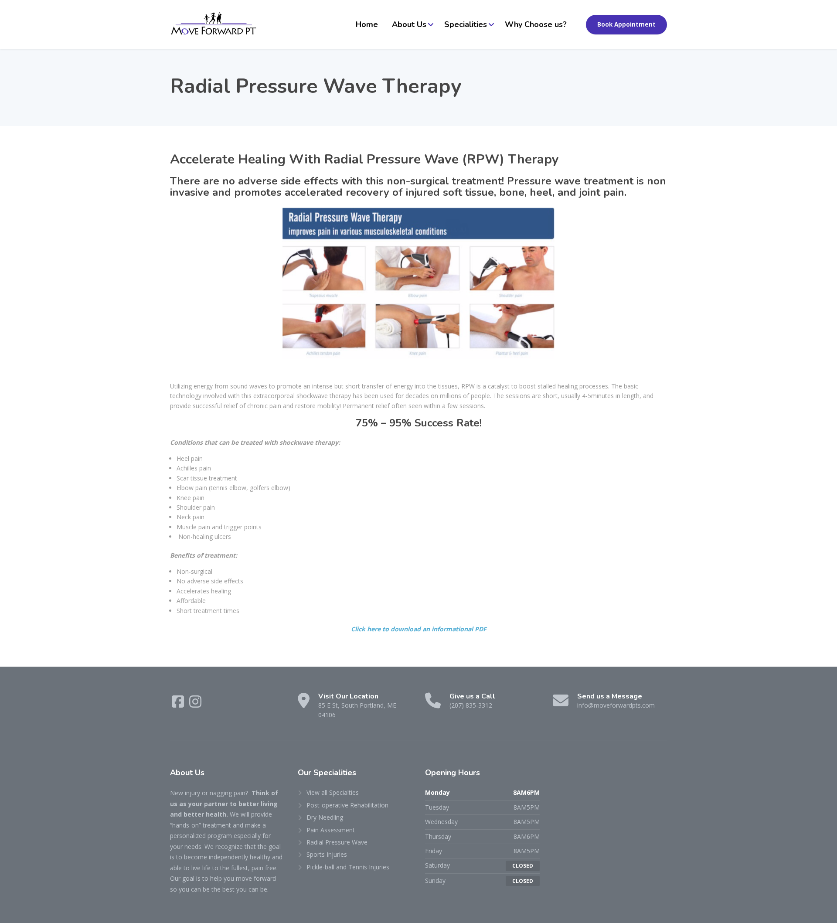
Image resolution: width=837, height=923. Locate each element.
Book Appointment (626, 24)
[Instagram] (195, 704)
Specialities (465, 24)
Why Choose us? (536, 24)
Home (367, 24)
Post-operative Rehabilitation (347, 805)
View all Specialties (332, 792)
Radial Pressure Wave (336, 842)
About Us (409, 24)
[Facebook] (179, 704)
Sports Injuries (326, 854)
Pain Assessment (330, 830)
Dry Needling (324, 817)
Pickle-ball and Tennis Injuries (347, 867)
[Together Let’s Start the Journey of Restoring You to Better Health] (213, 24)
